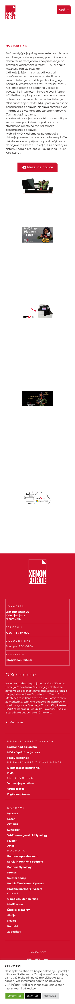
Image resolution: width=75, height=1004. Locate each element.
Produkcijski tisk (18, 757)
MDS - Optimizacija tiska (23, 752)
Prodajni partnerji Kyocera (24, 889)
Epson (11, 819)
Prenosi (12, 872)
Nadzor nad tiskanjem (22, 747)
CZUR (11, 846)
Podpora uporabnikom (22, 856)
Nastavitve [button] (50, 995)
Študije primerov (18, 909)
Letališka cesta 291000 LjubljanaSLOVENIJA (17, 615)
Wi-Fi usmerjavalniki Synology (27, 835)
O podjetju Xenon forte (22, 899)
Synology (13, 829)
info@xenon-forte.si (19, 660)
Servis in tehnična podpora (25, 861)
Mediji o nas (15, 904)
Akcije (11, 915)
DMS (10, 773)
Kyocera (12, 813)
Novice (11, 920)
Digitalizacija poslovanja (23, 767)
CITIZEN (12, 824)
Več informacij (16, 985)
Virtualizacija (16, 788)
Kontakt (12, 926)
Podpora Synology (19, 867)
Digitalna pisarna (18, 794)
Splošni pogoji (16, 878)
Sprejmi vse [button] (14, 995)
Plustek (12, 840)
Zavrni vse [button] (33, 995)
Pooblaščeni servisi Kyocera (25, 883)
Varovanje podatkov (20, 783)
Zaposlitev (14, 931)
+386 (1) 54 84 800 (17, 632)
